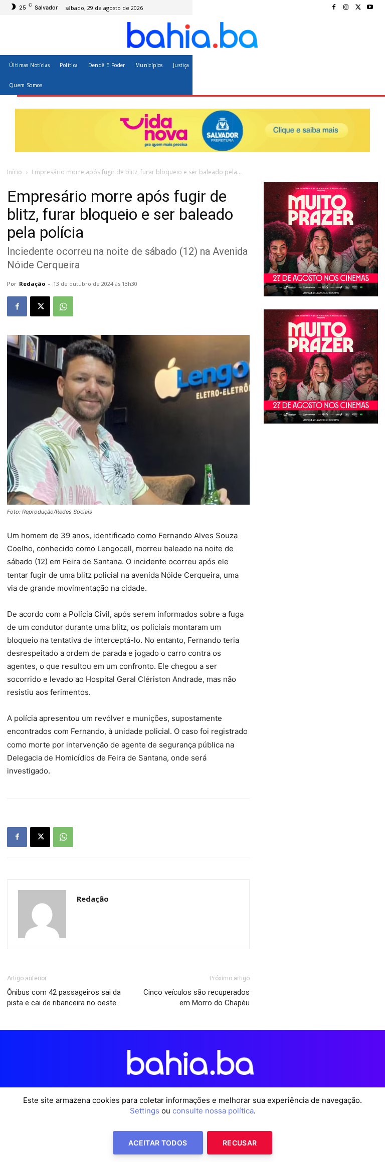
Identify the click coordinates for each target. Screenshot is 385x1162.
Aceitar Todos (157, 1142)
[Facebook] (334, 8)
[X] (358, 8)
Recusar (240, 1142)
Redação (32, 283)
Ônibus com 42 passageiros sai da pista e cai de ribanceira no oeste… (64, 997)
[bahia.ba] (192, 35)
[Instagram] (346, 8)
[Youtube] (370, 8)
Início (14, 172)
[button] (366, 75)
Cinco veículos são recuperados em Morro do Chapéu (196, 997)
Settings (144, 1110)
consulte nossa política (213, 1110)
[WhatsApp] (63, 306)
